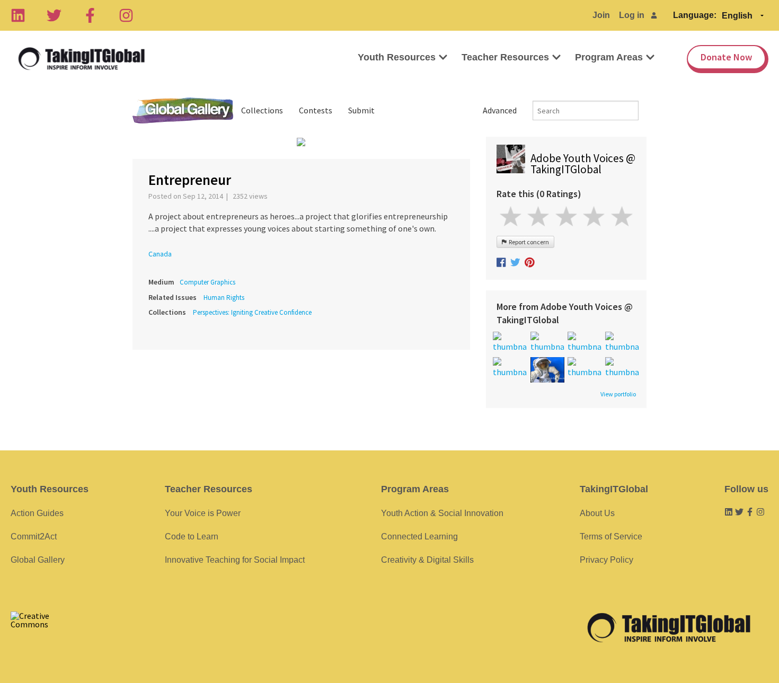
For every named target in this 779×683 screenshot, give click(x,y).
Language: (694, 15)
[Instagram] (126, 15)
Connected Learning (419, 536)
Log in (631, 15)
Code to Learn (191, 536)
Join (601, 15)
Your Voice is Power (203, 513)
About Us (597, 513)
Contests (315, 110)
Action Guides (37, 513)
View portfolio (618, 394)
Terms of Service (611, 536)
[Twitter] (54, 15)
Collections (262, 110)
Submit (361, 110)
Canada (160, 254)
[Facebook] (90, 15)
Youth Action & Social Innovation (442, 513)
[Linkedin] (18, 15)
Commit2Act (34, 536)
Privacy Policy (606, 559)
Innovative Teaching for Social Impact (235, 559)
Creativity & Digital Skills (427, 559)
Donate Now (726, 57)
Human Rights (223, 297)
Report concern (528, 242)
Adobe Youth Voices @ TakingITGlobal (582, 163)
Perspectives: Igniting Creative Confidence (252, 312)
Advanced (500, 110)
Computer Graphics (207, 282)
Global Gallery (182, 110)
